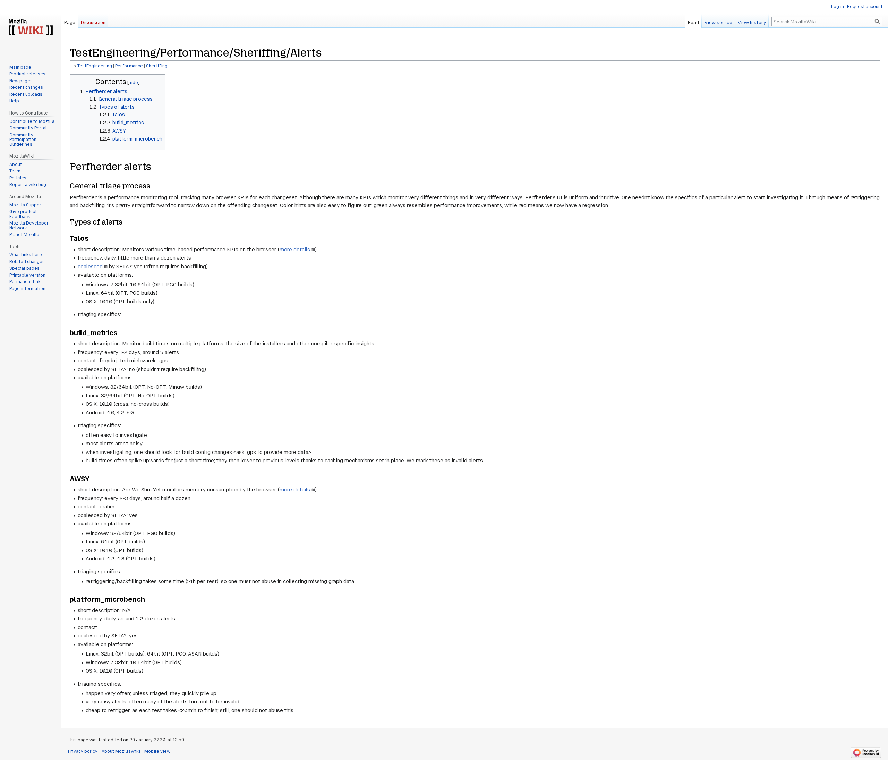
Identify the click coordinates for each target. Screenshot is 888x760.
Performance (129, 66)
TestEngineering (94, 66)
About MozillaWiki (121, 751)
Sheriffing (157, 66)
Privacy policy (82, 751)
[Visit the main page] (30, 28)
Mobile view (157, 751)
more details (295, 249)
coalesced (90, 266)
